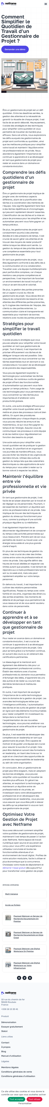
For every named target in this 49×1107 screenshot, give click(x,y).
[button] (46, 4)
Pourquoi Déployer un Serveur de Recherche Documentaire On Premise (28, 918)
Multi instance (11, 894)
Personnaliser (25, 1103)
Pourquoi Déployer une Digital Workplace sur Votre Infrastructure (27, 965)
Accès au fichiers (12, 905)
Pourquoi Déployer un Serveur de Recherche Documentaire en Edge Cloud (28, 935)
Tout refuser (34, 1099)
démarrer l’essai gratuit (14, 868)
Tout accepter (16, 1099)
